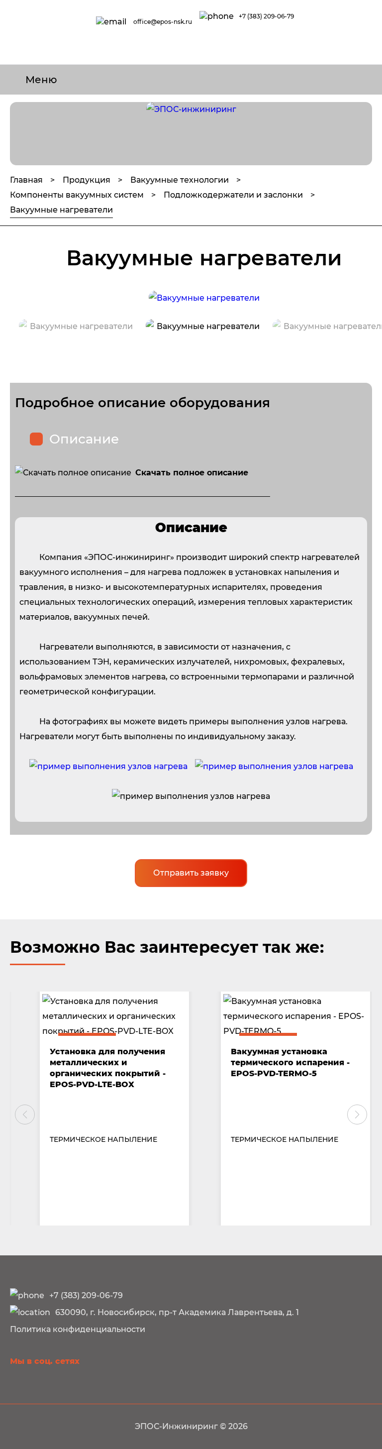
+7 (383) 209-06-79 (266, 16)
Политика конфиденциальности (77, 1329)
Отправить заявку (191, 873)
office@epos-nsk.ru (162, 21)
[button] (25, 1114)
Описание (84, 439)
